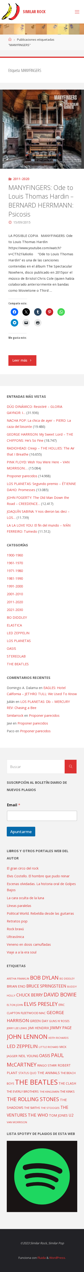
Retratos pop (17, 921)
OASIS (11, 648)
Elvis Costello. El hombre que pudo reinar (38, 876)
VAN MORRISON (17, 1122)
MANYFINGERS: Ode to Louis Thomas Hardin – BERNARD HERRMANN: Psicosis (41, 200)
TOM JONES (58, 1115)
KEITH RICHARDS (58, 1038)
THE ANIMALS (48, 1072)
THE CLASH (67, 1083)
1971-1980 (15, 570)
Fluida (41, 1258)
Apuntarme (21, 831)
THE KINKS (67, 1091)
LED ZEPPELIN (18, 633)
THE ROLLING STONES (33, 1099)
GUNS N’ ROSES (59, 1021)
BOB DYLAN (44, 977)
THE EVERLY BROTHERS (23, 1091)
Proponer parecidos (44, 715)
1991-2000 (15, 586)
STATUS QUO (27, 1073)
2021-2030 (15, 609)
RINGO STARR (47, 1065)
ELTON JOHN (15, 1005)
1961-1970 (15, 563)
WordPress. (57, 1258)
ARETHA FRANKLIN (18, 978)
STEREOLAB (16, 656)
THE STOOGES (50, 1108)
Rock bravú (15, 929)
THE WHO (38, 1115)
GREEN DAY (39, 1021)
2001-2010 (15, 594)
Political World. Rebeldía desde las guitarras (40, 913)
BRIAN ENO (16, 986)
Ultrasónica (15, 936)
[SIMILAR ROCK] (11, 11)
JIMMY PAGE (61, 1027)
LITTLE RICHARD (49, 1047)
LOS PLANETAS (19, 640)
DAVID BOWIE (60, 994)
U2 (71, 1115)
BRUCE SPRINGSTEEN (46, 986)
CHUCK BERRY (29, 995)
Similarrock (15, 715)
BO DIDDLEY (17, 617)
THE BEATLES (18, 664)
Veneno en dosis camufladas (29, 944)
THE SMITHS (32, 1108)
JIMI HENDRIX (38, 1028)
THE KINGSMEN (49, 1091)
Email (13, 805)
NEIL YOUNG (28, 1056)
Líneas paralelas (19, 905)
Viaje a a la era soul (21, 952)
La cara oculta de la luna (25, 898)
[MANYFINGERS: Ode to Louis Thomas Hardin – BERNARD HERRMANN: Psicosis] (42, 129)
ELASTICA (14, 625)
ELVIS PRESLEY (41, 1003)
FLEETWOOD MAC (33, 1013)
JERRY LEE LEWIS (17, 1028)
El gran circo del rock (22, 868)
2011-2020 (21, 179)
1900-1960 (15, 555)
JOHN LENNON (27, 1036)
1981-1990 (15, 578)
